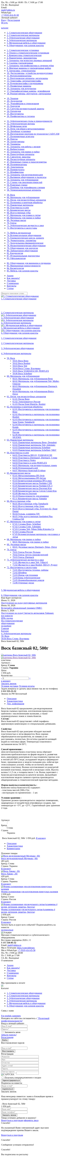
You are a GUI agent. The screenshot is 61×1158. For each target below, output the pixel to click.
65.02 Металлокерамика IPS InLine (29, 478)
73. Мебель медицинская (19, 233)
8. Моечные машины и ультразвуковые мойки (29, 68)
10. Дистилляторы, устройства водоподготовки (30, 73)
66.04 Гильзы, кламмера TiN (26, 514)
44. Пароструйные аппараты (20, 154)
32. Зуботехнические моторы (21, 123)
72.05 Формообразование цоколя (28, 580)
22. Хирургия (13, 106)
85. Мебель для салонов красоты (22, 271)
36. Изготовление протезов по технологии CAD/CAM (33, 134)
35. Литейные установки (19, 131)
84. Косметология (15, 268)
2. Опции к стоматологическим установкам (28, 53)
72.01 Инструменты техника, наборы (30, 570)
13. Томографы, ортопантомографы (24, 81)
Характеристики (15, 701)
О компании (13, 283)
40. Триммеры (13, 144)
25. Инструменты (15, 114)
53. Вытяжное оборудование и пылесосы (26, 177)
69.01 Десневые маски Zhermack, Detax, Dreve (34, 547)
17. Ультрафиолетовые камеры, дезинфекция (28, 91)
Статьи (10, 288)
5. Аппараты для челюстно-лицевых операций (29, 60)
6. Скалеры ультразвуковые (20, 63)
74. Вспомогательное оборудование (24, 235)
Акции (10, 275)
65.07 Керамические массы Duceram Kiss (32, 488)
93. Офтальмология (16, 258)
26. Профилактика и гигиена (21, 116)
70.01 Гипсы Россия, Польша (26, 552)
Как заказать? (13, 278)
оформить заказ (31, 1120)
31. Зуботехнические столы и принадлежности (29, 121)
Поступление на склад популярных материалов (24, 603)
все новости (7, 615)
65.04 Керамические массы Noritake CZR (32, 483)
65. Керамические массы (18, 210)
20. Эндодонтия (14, 101)
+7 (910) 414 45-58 (10, 15)
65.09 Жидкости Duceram (24, 493)
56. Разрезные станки (17, 185)
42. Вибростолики (15, 149)
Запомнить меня (12, 1032)
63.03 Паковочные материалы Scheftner (31, 447)
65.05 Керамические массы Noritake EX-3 (32, 486)
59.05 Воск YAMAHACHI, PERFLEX (30, 371)
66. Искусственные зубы (19, 212)
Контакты (11, 286)
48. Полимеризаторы (17, 164)
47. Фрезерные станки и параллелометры (27, 162)
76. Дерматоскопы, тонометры (21, 240)
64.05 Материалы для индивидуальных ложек (34, 465)
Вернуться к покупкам (12, 1120)
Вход (3, 20)
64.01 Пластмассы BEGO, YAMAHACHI (32, 455)
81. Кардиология (15, 253)
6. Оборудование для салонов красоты (25, 45)
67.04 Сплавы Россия (22, 532)
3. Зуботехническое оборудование (23, 38)
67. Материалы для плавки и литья (23, 215)
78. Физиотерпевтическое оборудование (26, 245)
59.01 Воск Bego (20, 361)
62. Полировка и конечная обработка (25, 202)
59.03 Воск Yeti (19, 366)
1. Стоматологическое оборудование (24, 32)
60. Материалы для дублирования (23, 197)
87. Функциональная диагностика (23, 256)
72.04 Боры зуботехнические (26, 577)
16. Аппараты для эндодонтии (21, 88)
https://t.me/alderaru (26, 948)
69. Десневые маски (16, 220)
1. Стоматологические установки (23, 50)
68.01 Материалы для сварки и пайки (30, 542)
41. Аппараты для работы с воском (23, 146)
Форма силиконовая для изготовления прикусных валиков (29, 891)
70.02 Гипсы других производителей (30, 554)
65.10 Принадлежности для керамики (30, 496)
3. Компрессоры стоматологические (24, 55)
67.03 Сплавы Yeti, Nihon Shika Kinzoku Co (33, 529)
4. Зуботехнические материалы (22, 40)
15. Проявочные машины (19, 86)
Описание (12, 698)
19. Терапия (12, 98)
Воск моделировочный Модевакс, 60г (19, 858)
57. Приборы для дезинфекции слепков (26, 187)
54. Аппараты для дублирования (22, 180)
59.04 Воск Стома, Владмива (26, 368)
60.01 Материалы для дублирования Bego (32, 378)
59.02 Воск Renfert (21, 363)
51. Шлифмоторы (15, 172)
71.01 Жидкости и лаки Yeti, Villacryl (30, 562)
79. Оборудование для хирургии (22, 248)
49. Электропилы (15, 167)
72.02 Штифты (19, 572)
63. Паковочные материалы (20, 205)
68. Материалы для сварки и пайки (24, 218)
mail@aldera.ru (8, 10)
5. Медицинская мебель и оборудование (26, 43)
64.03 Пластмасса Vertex (24, 460)
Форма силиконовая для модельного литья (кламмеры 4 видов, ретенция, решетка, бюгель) (28, 910)
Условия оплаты (27, 686)
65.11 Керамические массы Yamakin (29, 498)
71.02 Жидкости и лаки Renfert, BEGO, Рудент (34, 565)
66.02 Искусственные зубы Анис (28, 506)
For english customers (11, 1016)
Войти (4, 1040)
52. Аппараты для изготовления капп (25, 174)
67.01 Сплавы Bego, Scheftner (26, 524)
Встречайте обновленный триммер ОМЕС (21, 608)
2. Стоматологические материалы (23, 35)
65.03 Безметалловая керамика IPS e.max (32, 480)
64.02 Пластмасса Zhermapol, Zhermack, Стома (34, 458)
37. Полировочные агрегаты (20, 136)
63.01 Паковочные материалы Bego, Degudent (34, 442)
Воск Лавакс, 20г (9, 874)
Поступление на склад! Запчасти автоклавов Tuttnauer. (27, 613)
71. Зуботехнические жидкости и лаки (25, 225)
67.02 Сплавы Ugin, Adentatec (26, 526)
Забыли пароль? (9, 1035)
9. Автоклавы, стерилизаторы (21, 70)
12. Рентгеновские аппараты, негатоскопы (27, 78)
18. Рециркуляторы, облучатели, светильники (29, 93)
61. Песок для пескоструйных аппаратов (26, 200)
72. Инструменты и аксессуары (22, 228)
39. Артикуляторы (15, 141)
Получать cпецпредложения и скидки (23, 1077)
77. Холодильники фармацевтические (25, 243)
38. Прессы (12, 139)
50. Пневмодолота (15, 169)
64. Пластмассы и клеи (18, 207)
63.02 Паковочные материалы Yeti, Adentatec (33, 445)
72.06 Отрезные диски (23, 583)
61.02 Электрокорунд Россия (26, 401)
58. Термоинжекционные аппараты (24, 190)
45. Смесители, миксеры (18, 157)
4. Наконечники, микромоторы (22, 58)
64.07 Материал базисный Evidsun (29, 470)
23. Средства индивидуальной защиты (25, 108)
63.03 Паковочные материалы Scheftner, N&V (34, 450)
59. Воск (11, 195)
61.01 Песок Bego (21, 399)
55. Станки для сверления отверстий (24, 182)
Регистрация (14, 20)
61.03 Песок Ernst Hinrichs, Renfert (28, 404)
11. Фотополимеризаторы (19, 76)
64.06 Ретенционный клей (25, 468)
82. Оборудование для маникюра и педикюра (29, 263)
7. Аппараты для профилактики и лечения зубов (30, 65)
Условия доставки (9, 686)
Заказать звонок (8, 683)
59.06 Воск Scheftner (22, 373)
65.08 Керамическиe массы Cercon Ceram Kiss (34, 491)
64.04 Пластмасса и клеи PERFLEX (29, 463)
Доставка (11, 281)
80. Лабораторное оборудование (22, 250)
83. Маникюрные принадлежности (24, 265)
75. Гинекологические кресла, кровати (25, 238)
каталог (5, 28)
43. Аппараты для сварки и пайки (23, 152)
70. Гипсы (11, 223)
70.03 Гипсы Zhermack (23, 557)
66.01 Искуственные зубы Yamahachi (30, 503)
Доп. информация (15, 703)
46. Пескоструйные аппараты (21, 159)
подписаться (7, 930)
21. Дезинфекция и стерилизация (23, 103)
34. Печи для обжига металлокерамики (26, 129)
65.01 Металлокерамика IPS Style (28, 475)
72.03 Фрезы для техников (25, 575)
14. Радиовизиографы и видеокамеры (25, 83)
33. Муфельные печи (17, 126)
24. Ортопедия (14, 111)
